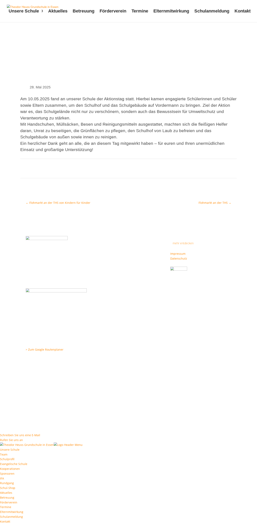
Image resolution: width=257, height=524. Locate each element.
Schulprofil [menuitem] (7, 459)
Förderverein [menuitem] (8, 502)
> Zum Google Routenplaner (44, 349)
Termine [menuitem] (5, 507)
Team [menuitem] (3, 454)
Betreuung (83, 11)
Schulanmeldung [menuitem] (11, 517)
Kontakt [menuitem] (5, 521)
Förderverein (113, 11)
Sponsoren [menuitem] (7, 473)
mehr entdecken (183, 243)
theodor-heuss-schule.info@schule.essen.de (56, 374)
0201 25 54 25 (40, 360)
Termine (140, 11)
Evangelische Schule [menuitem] (13, 464)
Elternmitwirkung (171, 11)
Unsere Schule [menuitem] (9, 450)
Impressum (178, 254)
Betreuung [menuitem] (7, 497)
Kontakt (243, 11)
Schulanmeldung (211, 11)
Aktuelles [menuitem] (6, 493)
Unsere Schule (24, 11)
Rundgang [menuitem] (7, 483)
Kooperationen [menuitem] (10, 469)
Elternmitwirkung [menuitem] (11, 512)
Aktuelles (57, 11)
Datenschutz (178, 258)
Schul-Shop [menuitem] (7, 488)
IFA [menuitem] (2, 478)
